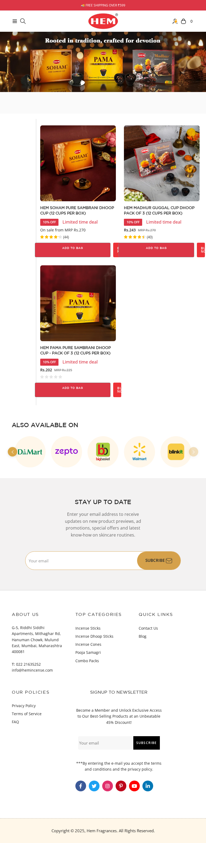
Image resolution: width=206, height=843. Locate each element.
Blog (142, 636)
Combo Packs (87, 660)
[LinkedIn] (147, 786)
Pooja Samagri (88, 652)
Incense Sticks (88, 628)
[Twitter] (94, 786)
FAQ (15, 721)
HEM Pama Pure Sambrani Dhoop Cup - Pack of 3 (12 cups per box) (75, 350)
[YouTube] (134, 786)
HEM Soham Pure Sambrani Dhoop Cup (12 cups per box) (77, 210)
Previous (12, 452)
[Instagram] (107, 786)
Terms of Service (27, 713)
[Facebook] (80, 786)
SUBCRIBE (155, 560)
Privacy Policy (24, 705)
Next (193, 452)
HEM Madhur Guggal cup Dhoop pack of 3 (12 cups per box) (159, 210)
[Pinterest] (121, 786)
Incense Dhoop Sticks (94, 636)
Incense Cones (88, 644)
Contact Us (148, 628)
